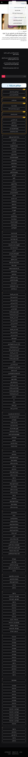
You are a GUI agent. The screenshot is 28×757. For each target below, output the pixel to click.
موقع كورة (14, 680)
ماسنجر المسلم (14, 114)
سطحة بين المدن (14, 518)
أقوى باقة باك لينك (14, 428)
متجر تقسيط (14, 326)
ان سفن (14, 143)
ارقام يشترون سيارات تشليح (14, 548)
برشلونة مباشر (14, 460)
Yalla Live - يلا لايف (14, 619)
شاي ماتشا (14, 405)
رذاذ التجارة (14, 204)
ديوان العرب (14, 437)
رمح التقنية (14, 201)
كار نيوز (14, 169)
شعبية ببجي (14, 376)
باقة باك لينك (14, 106)
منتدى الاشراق (14, 259)
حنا (14, 400)
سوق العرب (14, 420)
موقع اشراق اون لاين (14, 128)
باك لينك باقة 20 (14, 423)
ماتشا (14, 402)
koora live (14, 608)
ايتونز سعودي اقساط (14, 312)
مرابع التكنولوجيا (14, 146)
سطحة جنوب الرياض (14, 530)
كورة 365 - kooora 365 (14, 628)
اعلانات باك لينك (14, 443)
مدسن (14, 181)
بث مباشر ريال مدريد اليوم (14, 568)
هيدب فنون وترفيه (14, 286)
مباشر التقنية (14, 216)
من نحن (20, 752)
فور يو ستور (14, 338)
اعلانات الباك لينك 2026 (14, 262)
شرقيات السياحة (14, 222)
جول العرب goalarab (14, 565)
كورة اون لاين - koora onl (14, 622)
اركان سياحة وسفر (14, 131)
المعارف (14, 195)
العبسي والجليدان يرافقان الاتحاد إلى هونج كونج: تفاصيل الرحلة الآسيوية (11, 63)
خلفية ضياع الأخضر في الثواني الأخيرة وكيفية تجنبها (11, 53)
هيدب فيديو (14, 198)
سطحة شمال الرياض (14, 524)
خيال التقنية (14, 149)
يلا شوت (14, 451)
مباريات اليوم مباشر (14, 457)
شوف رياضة (14, 265)
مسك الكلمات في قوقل (14, 137)
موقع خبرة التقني (14, 172)
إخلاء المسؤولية (15, 752)
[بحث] (2, 2)
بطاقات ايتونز (14, 379)
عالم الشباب (14, 100)
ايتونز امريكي (14, 309)
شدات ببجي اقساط (14, 294)
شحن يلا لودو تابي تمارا (14, 350)
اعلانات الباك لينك (14, 248)
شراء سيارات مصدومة (14, 551)
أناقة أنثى (14, 175)
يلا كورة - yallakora (14, 625)
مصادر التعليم (14, 271)
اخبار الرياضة (14, 256)
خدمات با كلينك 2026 (14, 431)
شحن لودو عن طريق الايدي (14, 373)
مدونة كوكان (14, 163)
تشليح (14, 536)
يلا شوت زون (14, 735)
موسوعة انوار (14, 225)
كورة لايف (14, 642)
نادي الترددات (14, 190)
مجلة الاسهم (14, 154)
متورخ (14, 178)
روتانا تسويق (14, 184)
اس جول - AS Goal (14, 631)
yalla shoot (14, 454)
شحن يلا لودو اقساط (14, 315)
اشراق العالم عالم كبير (14, 254)
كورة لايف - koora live (14, 709)
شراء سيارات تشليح (14, 542)
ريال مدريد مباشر (14, 463)
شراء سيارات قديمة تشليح (14, 553)
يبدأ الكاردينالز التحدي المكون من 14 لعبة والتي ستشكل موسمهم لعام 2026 (14, 34)
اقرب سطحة (14, 533)
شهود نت (14, 210)
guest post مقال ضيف (14, 417)
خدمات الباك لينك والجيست (14, 414)
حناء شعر (14, 397)
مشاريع (14, 440)
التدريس (14, 251)
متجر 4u (14, 341)
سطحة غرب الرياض (14, 527)
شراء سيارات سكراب (14, 539)
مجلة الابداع (14, 187)
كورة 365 (14, 559)
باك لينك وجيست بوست (14, 268)
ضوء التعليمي (14, 120)
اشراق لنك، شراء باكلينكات (14, 245)
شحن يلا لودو (14, 370)
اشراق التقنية (14, 140)
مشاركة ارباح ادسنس (14, 95)
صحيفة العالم (14, 289)
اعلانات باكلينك (14, 446)
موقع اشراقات (14, 126)
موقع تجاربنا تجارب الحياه (14, 434)
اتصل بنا (9, 754)
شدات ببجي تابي (14, 303)
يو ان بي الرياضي (14, 277)
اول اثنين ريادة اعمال (14, 92)
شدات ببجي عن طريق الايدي (14, 344)
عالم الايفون (14, 160)
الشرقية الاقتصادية (14, 157)
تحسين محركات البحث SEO (14, 109)
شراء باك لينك (14, 233)
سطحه (14, 515)
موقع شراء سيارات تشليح (14, 545)
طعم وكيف (14, 207)
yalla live (14, 588)
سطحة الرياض (14, 512)
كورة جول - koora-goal (14, 599)
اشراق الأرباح (14, 228)
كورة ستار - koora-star (14, 596)
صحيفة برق (14, 123)
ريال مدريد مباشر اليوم (14, 576)
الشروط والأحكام (8, 752)
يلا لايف (14, 571)
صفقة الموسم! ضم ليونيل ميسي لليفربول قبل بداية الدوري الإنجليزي (10, 58)
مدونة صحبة (14, 219)
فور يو (14, 361)
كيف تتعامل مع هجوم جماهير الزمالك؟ (11, 68)
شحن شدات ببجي (14, 364)
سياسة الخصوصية (15, 754)
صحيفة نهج (14, 166)
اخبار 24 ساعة (14, 283)
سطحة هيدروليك (14, 521)
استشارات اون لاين (14, 193)
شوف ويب (14, 152)
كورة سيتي (14, 562)
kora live (14, 639)
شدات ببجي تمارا (14, 297)
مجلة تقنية (14, 274)
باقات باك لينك (14, 242)
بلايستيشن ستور (14, 382)
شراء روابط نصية (14, 239)
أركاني (14, 213)
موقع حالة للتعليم (14, 280)
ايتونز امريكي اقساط (14, 356)
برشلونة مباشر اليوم (14, 579)
